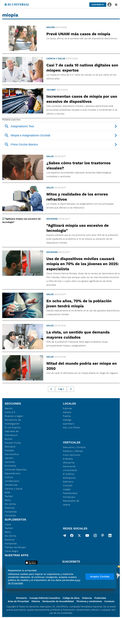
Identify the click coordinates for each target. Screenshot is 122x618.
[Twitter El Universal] (79, 536)
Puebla (67, 416)
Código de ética (71, 598)
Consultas (10, 515)
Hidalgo (67, 420)
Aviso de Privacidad (18, 601)
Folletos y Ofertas (73, 451)
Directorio (21, 598)
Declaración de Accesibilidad (58, 601)
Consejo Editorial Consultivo (44, 598)
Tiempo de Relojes (15, 547)
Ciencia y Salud (55, 58)
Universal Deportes (16, 469)
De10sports (69, 478)
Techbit (51, 89)
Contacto (109, 601)
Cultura (9, 477)
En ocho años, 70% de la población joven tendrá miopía (79, 303)
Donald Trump (13, 442)
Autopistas (11, 511)
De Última (10, 536)
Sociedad (52, 218)
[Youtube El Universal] (87, 536)
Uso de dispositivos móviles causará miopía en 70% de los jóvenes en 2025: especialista (82, 264)
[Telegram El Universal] (64, 536)
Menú (8, 500)
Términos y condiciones (89, 601)
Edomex (67, 408)
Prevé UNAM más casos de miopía (78, 34)
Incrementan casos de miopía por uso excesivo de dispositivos (81, 99)
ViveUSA (67, 485)
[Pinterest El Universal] (102, 536)
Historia (35, 601)
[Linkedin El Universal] (110, 536)
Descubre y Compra (74, 447)
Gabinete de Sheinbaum (12, 433)
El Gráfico (68, 474)
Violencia (87, 598)
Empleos (68, 458)
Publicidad (100, 598)
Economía (10, 465)
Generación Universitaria (70, 468)
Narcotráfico (12, 454)
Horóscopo (69, 497)
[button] (97, 4)
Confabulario (12, 481)
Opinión (9, 458)
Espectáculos (12, 473)
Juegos (67, 489)
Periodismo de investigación (13, 422)
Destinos (10, 507)
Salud (50, 156)
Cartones (10, 462)
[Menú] (116, 4)
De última (10, 504)
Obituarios (69, 462)
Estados (9, 450)
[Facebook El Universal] (71, 536)
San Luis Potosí (71, 427)
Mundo (9, 439)
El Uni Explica (13, 427)
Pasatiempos (70, 493)
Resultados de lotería (71, 502)
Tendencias (11, 485)
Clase (8, 524)
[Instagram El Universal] (95, 536)
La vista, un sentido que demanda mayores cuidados (78, 335)
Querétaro (68, 423)
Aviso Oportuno (71, 455)
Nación (50, 27)
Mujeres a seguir (14, 416)
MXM (7, 492)
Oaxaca (67, 412)
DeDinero (68, 481)
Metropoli (10, 446)
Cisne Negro (11, 551)
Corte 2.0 (10, 412)
